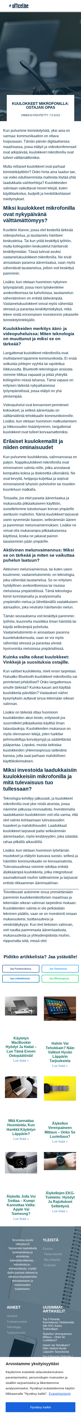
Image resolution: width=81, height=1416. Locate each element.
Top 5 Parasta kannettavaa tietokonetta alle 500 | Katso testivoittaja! (58, 1324)
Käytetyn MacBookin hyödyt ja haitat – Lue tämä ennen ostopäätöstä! (21, 1047)
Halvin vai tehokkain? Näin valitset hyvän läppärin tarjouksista (60, 1052)
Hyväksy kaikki (40, 1407)
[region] (40, 1386)
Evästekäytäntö (60, 1393)
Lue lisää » (21, 1060)
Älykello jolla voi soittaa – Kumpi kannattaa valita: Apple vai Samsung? (21, 1205)
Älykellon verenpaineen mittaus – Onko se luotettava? (57, 1337)
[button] (74, 6)
